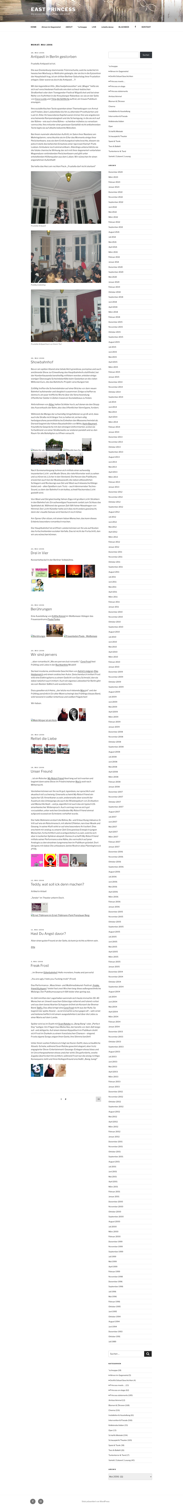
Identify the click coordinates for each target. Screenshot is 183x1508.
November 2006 (116, 857)
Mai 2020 (113, 277)
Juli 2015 (112, 347)
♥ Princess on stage (117, 86)
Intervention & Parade (118, 116)
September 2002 (116, 1106)
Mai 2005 (113, 947)
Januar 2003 (114, 1086)
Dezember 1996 (115, 1281)
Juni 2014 (113, 407)
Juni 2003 (113, 1061)
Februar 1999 (114, 1271)
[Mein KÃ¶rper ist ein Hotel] (44, 720)
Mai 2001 (113, 1176)
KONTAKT (146, 27)
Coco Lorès (41, 99)
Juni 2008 (113, 762)
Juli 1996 (112, 1291)
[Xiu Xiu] (37, 590)
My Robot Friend (56, 778)
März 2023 (113, 177)
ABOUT (69, 27)
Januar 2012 (114, 547)
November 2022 (116, 197)
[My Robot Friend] (37, 866)
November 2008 (116, 737)
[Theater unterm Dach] (39, 912)
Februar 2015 (114, 372)
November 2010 (116, 617)
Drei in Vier (39, 553)
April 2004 (113, 1012)
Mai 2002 (113, 1116)
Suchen (146, 55)
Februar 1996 (114, 1301)
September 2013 (116, 452)
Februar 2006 (114, 901)
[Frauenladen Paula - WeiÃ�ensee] (80, 636)
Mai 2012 (113, 527)
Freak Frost (40, 965)
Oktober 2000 (115, 1211)
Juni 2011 (113, 582)
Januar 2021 (114, 262)
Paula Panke (54, 619)
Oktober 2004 (115, 982)
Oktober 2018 (115, 292)
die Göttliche (63, 99)
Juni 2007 (113, 822)
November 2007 (116, 797)
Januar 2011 (114, 607)
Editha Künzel (59, 616)
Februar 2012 (114, 542)
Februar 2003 (114, 1081)
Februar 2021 (114, 257)
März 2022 (113, 217)
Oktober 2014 (115, 392)
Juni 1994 (113, 1326)
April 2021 (113, 247)
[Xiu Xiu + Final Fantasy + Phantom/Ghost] (39, 577)
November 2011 (115, 557)
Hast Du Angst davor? (48, 934)
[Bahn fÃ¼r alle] (38, 450)
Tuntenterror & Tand (117, 151)
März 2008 (113, 777)
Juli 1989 (112, 1341)
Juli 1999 (112, 1256)
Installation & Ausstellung (119, 111)
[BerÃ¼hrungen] (38, 636)
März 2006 (113, 897)
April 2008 (113, 772)
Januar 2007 (114, 847)
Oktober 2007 (115, 802)
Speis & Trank (114, 141)
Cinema (112, 106)
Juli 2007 (112, 817)
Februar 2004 (114, 1022)
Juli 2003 (113, 1056)
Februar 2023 (114, 182)
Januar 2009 (114, 727)
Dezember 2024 (116, 172)
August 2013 (114, 457)
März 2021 (113, 252)
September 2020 (116, 272)
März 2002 (113, 1126)
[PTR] (78, 866)
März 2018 (113, 312)
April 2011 (113, 592)
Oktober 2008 (115, 742)
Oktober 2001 (115, 1151)
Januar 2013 (114, 487)
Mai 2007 (113, 827)
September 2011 (116, 567)
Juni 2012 (113, 522)
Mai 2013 (113, 467)
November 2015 (116, 327)
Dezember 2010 (116, 612)
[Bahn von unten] (87, 450)
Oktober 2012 (114, 502)
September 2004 (116, 987)
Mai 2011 (112, 587)
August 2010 (114, 632)
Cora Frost (86, 661)
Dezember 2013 (115, 437)
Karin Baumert (90, 423)
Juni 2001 (113, 1171)
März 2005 (113, 957)
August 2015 (114, 342)
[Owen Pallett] (57, 577)
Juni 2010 (113, 642)
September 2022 (116, 202)
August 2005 (114, 932)
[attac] (54, 450)
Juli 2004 (113, 997)
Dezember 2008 (116, 732)
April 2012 (113, 532)
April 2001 (113, 1181)
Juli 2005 (113, 937)
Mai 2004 (113, 1007)
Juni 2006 (113, 882)
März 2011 (113, 597)
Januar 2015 (114, 377)
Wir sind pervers (44, 654)
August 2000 (114, 1221)
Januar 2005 (114, 966)
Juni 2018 (113, 302)
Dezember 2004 (116, 972)
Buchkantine (61, 665)
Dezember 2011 (115, 552)
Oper (111, 126)
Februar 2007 (114, 842)
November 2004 (116, 976)
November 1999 (116, 1246)
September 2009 (116, 687)
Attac (51, 404)
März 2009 (113, 717)
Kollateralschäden (116, 121)
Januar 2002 (114, 1136)
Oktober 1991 (114, 1336)
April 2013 (113, 472)
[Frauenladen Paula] (55, 636)
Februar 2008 (114, 782)
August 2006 (114, 872)
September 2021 (116, 227)
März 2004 (113, 1016)
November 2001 (116, 1146)
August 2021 (114, 232)
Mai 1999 (113, 1261)
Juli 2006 (113, 877)
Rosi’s (78, 781)
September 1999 (116, 1251)
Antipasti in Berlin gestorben (53, 57)
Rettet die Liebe (44, 738)
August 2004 (114, 991)
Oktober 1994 (115, 1316)
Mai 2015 (113, 357)
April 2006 (113, 892)
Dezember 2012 (115, 492)
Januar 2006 (114, 907)
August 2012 (114, 512)
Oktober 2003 (115, 1041)
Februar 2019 (114, 287)
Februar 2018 (114, 317)
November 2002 (116, 1097)
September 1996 (116, 1286)
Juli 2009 (113, 697)
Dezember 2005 (116, 912)
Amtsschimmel (115, 96)
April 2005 (113, 951)
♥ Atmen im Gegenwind (118, 71)
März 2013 (113, 477)
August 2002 (114, 1111)
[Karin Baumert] (74, 464)
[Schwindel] (39, 464)
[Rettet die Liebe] (37, 753)
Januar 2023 (114, 187)
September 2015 (116, 337)
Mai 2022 (113, 212)
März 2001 (113, 1186)
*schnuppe (82, 27)
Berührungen (41, 609)
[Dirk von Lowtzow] (89, 577)
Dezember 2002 (116, 1091)
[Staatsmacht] (57, 464)
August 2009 (114, 692)
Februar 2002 (114, 1131)
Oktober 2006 (115, 862)
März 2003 (113, 1076)
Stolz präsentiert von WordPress (95, 1501)
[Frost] (63, 720)
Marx (83, 690)
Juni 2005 (113, 941)
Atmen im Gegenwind (51, 27)
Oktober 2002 (115, 1101)
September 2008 (116, 747)
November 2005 (116, 916)
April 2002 (113, 1122)
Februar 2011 (114, 602)
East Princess (53, 9)
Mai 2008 (113, 767)
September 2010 (116, 627)
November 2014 (116, 387)
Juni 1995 (113, 1311)
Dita (33, 947)
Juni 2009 (113, 702)
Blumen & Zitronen (117, 101)
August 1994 (114, 1321)
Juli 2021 (112, 237)
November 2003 (116, 1036)
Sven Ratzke (64, 1024)
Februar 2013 (114, 482)
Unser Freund (41, 771)
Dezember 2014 (115, 382)
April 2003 (113, 1072)
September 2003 (116, 1047)
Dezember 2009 (116, 672)
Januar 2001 (114, 1196)
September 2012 (116, 507)
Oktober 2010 (115, 622)
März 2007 (113, 837)
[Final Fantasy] (74, 577)
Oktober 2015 (115, 332)
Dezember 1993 (115, 1331)
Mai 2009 (113, 707)
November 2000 (116, 1206)
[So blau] (37, 1076)
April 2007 (113, 832)
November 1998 (116, 1276)
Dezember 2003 (116, 1031)
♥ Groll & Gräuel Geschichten (121, 76)
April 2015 (113, 362)
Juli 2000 (113, 1226)
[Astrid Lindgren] (74, 720)
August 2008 (114, 752)
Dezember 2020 (116, 267)
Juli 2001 (112, 1166)
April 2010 (113, 652)
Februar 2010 (114, 662)
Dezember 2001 (116, 1141)
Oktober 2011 (114, 562)
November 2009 (116, 677)
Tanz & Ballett (115, 146)
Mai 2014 (113, 412)
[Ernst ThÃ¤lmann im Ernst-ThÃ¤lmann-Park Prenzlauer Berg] (60, 915)
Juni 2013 (113, 462)
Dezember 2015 (115, 322)
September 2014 (116, 397)
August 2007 (114, 812)
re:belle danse (107, 27)
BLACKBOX (124, 27)
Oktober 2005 (115, 922)
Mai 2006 (113, 887)
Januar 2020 (114, 282)
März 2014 (113, 422)
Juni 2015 (113, 352)
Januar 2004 (114, 1026)
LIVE (94, 27)
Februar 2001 (114, 1191)
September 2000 (116, 1216)
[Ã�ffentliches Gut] (72, 450)
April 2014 (113, 417)
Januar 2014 (114, 432)
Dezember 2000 (116, 1201)
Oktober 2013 (115, 447)
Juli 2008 (113, 757)
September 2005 (116, 926)
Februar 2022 (114, 222)
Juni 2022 (113, 207)
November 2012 (116, 497)
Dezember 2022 (115, 192)
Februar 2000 (115, 1236)
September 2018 (116, 297)
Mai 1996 (113, 1296)
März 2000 (113, 1231)
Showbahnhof (42, 362)
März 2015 (113, 367)
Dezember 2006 (116, 852)
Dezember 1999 (115, 1241)
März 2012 (113, 537)
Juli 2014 (112, 402)
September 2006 (116, 867)
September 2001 (116, 1156)
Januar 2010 (114, 667)
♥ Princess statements (118, 91)
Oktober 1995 (115, 1306)
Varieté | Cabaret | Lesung (120, 156)
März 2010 (113, 657)
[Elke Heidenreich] (82, 720)
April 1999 (113, 1266)
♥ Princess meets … (117, 81)
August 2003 (114, 1051)
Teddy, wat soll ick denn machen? (57, 884)
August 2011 (114, 572)
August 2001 (114, 1161)
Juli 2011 (112, 577)
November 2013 (116, 442)
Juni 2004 (113, 1001)
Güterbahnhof (50, 972)
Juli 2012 (112, 517)
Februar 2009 (114, 722)
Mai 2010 (113, 647)
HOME (33, 27)
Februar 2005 (114, 962)
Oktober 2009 (115, 682)
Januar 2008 (114, 787)
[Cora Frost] (60, 1076)
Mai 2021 (113, 242)
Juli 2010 (112, 637)
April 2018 (113, 307)
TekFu (39, 1007)
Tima (53, 99)
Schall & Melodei (116, 131)
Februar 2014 (114, 427)
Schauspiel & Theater (118, 136)
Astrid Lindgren (85, 671)
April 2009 (113, 712)
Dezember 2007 (116, 792)
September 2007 (116, 807)
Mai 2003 (113, 1066)
